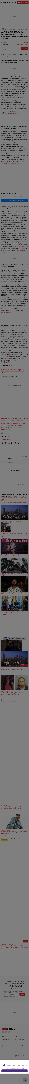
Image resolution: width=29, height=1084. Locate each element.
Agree (14, 1071)
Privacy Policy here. (19, 1068)
